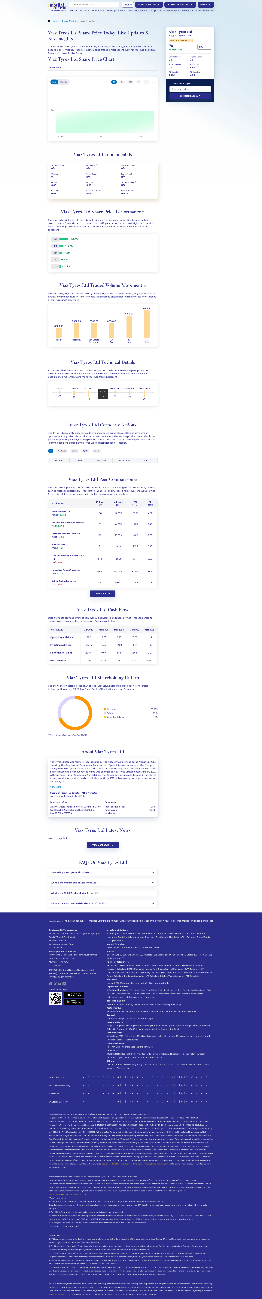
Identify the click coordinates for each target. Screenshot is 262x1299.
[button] (72, 5)
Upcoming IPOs (114, 933)
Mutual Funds (129, 933)
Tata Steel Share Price (140, 990)
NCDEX (124, 1054)
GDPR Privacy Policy (133, 1064)
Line (54, 82)
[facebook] (50, 984)
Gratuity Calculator (151, 972)
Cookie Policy (189, 1054)
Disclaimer (176, 1054)
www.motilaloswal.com (59, 1294)
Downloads (149, 1064)
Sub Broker (205, 1025)
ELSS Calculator (185, 972)
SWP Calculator (192, 969)
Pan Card (116, 1046)
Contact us (112, 1018)
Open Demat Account (178, 4)
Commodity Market (130, 947)
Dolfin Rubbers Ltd (60, 511)
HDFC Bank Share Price (117, 990)
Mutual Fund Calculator (157, 969)
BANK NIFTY (133, 954)
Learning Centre (132, 1004)
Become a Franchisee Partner (140, 1011)
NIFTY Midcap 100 (189, 954)
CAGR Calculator (136, 969)
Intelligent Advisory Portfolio (171, 933)
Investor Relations (161, 1054)
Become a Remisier (187, 1011)
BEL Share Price (148, 997)
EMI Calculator (176, 969)
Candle (63, 82)
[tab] (114, 82)
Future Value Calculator (129, 972)
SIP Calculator (113, 965)
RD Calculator (142, 965)
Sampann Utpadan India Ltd (65, 533)
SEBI (118, 1054)
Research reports (115, 1004)
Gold (109, 1029)
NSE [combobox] (201, 46)
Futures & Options (160, 1025)
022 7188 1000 (55, 965)
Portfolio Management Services (139, 937)
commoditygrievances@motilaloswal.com (68, 1194)
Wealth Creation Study (151, 1057)
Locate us (130, 1018)
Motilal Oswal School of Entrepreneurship (161, 1004)
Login (126, 4)
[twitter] (55, 984)
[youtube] (59, 984)
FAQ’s (121, 1018)
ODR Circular (181, 1064)
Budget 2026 (113, 1025)
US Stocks (190, 933)
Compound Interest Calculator (165, 965)
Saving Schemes (145, 1046)
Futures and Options (150, 947)
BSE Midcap (159, 954)
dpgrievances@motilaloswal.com (153, 1164)
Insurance (118, 940)
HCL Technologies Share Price (166, 993)
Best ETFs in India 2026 (127, 1039)
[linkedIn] (64, 984)
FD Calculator (127, 965)
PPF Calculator (169, 972)
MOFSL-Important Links (140, 1054)
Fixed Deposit (162, 937)
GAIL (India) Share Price (194, 990)
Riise (151, 983)
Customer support (145, 1018)
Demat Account (142, 1025)
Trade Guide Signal (130, 983)
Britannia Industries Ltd (192, 993)
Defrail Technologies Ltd (63, 581)
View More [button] (55, 786)
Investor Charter (114, 1064)
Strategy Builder (162, 983)
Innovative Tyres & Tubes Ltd (65, 570)
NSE (113, 1054)
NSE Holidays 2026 (115, 1036)
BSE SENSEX (121, 954)
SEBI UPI (203, 4)
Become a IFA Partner (165, 1011)
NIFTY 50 (110, 954)
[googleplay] (74, 1002)
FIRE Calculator (193, 976)
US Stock (194, 1025)
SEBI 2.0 (169, 1064)
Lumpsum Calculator (117, 969)
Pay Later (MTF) (177, 937)
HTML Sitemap (122, 1068)
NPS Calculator (153, 976)
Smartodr (160, 1064)
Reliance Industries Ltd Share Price (123, 997)
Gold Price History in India (155, 1036)
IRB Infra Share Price (141, 993)
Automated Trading (171, 1029)
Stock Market (126, 1025)
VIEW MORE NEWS (100, 845)
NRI (114, 1029)
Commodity (123, 1029)
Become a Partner (146, 4)
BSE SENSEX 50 (117, 958)
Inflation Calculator (134, 976)
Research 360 (113, 983)
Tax (108, 1046)
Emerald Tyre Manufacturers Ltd (67, 522)
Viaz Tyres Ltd (58, 544)
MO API (144, 983)
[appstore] (74, 995)
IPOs (172, 1025)
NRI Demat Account (147, 933)
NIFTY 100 (203, 954)
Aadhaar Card (128, 1046)
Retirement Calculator (192, 965)
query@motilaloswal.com (61, 944)
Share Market (113, 947)
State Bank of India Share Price (166, 990)
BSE (108, 1054)
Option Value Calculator (172, 976)
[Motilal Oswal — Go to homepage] (57, 7)
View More (101, 593)
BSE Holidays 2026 (133, 1036)
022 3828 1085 (55, 947)
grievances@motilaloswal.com (115, 1164)
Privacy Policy (195, 1064)
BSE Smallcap (146, 954)
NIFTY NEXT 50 (172, 954)
